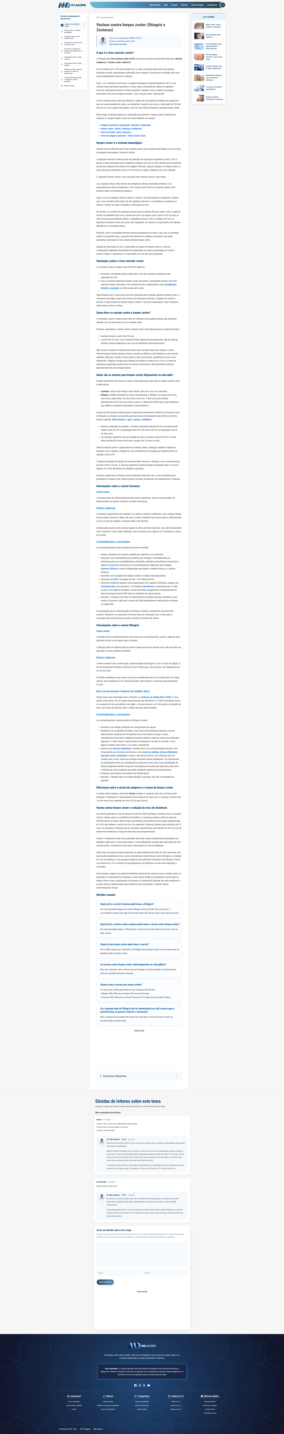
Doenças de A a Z (176, 1405)
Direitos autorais (142, 1409)
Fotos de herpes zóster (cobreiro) (116, 132)
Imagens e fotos (210, 1409)
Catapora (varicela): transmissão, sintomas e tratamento (126, 125)
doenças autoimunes (122, 748)
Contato (74, 1409)
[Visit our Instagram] (140, 1385)
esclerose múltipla (150, 752)
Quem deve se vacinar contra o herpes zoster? (73, 43)
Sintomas (184, 5)
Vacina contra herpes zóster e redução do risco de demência (73, 79)
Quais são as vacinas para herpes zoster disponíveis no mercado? (73, 51)
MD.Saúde (97, 17)
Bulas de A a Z (176, 1401)
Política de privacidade (142, 1405)
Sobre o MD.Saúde (74, 1401)
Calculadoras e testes (210, 1413)
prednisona (149, 586)
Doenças (174, 5)
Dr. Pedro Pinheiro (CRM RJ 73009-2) (129, 38)
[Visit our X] (144, 1385)
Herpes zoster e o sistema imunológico (72, 31)
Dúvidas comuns (69, 86)
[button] (139, 1076)
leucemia (105, 568)
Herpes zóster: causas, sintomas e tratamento (121, 128)
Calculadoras (212, 5)
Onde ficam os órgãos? (210, 1405)
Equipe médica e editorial (74, 1405)
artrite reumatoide (118, 755)
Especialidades (155, 5)
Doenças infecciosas (107, 17)
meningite (114, 288)
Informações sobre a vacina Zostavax (73, 58)
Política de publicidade (142, 1401)
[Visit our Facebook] (135, 1385)
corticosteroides (108, 586)
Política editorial (108, 1401)
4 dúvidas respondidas (119, 44)
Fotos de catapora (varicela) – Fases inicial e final (123, 135)
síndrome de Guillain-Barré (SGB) (156, 697)
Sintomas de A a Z (175, 1409)
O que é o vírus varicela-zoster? (72, 25)
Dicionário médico (209, 1401)
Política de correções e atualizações (108, 1405)
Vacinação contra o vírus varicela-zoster (72, 37)
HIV (115, 579)
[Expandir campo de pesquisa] (223, 5)
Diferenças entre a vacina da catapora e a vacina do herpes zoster (73, 71)
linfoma (113, 568)
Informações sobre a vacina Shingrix (73, 64)
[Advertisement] (139, 1047)
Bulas (166, 5)
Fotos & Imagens (197, 5)
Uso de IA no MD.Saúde (108, 1409)
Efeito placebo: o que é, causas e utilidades (131, 419)
